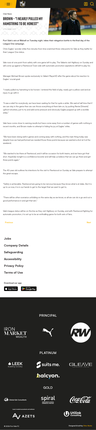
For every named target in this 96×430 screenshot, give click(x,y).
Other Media (87, 426)
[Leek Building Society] (15, 364)
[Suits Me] (48, 364)
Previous (9, 222)
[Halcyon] (48, 376)
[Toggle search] (92, 4)
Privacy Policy (14, 266)
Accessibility (13, 259)
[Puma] (48, 332)
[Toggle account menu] (86, 4)
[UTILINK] (72, 413)
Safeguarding (13, 252)
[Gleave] (80, 364)
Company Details (16, 245)
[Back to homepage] (22, 4)
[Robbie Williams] (80, 332)
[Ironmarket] (15, 332)
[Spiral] (48, 399)
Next (89, 222)
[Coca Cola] (80, 400)
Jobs (7, 238)
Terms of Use (13, 272)
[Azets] (23, 414)
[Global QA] (15, 399)
